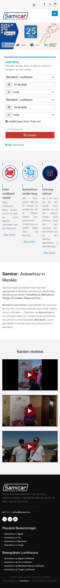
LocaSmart (23, 580)
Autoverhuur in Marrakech (15, 541)
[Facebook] (44, 3)
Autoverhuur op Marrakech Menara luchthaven (24, 565)
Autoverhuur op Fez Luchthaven (18, 562)
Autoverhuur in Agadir (13, 533)
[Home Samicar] (16, 15)
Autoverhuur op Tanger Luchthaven (19, 569)
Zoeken (31, 135)
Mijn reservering (15, 144)
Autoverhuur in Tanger (14, 545)
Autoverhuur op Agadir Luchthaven (19, 558)
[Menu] (55, 13)
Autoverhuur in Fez (12, 537)
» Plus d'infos (8, 234)
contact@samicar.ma (21, 512)
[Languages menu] (35, 5)
